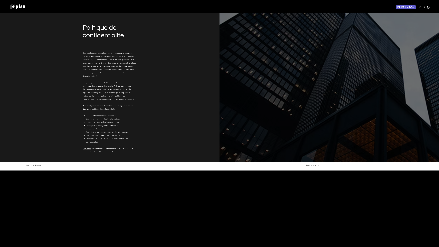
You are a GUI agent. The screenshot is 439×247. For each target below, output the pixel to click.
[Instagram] (424, 7)
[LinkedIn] (420, 7)
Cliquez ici (87, 149)
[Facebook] (428, 7)
